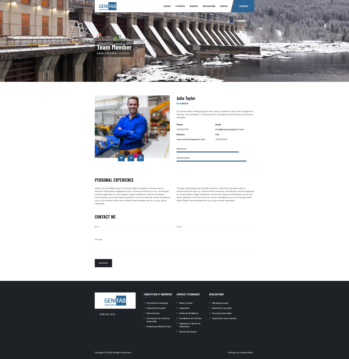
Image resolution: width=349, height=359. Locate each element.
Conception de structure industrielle (158, 320)
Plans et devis (185, 303)
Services (194, 6)
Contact (224, 6)
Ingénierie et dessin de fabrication (189, 325)
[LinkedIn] (140, 157)
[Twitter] (130, 157)
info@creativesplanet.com (229, 129)
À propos (180, 6)
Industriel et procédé (221, 308)
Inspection (184, 308)
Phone (180, 125)
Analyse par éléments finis (159, 326)
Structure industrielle (221, 313)
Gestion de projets (188, 332)
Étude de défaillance (188, 313)
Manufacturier (153, 313)
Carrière (243, 6)
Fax (217, 134)
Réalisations (209, 6)
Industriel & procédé (156, 308)
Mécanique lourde (220, 303)
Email (218, 125)
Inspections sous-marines (224, 318)
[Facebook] (121, 157)
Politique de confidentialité (240, 352)
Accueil (167, 6)
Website (181, 134)
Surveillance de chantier (190, 318)
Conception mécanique (157, 303)
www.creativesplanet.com (191, 139)
